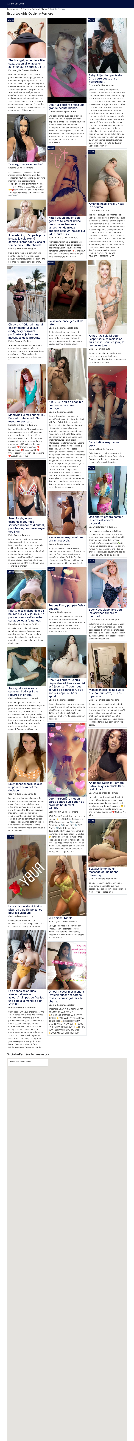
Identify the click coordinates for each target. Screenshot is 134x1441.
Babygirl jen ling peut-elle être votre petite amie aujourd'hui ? (105, 79)
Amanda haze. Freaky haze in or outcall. (106, 205)
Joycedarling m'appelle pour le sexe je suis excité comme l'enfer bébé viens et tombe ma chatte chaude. (26, 240)
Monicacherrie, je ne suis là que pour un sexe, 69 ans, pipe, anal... (106, 693)
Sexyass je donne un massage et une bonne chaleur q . (103, 872)
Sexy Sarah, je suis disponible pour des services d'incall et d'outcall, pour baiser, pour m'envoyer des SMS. (26, 525)
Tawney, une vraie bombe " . (26, 164)
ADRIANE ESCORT (15, 3)
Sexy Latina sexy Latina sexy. (104, 444)
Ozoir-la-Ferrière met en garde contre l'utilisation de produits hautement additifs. (66, 803)
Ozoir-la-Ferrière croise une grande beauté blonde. (66, 106)
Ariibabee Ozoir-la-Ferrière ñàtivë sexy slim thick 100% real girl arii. (107, 786)
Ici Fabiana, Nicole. (61, 918)
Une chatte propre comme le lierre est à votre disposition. (106, 520)
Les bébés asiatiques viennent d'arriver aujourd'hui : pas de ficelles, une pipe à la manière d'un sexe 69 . (26, 997)
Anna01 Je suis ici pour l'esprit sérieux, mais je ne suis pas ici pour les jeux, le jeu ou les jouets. (106, 340)
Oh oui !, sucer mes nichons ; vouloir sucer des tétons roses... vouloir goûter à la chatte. (67, 996)
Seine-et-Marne (39, 9)
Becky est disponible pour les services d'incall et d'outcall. (106, 613)
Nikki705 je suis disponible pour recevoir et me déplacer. (66, 405)
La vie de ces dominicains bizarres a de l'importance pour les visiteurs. (25, 910)
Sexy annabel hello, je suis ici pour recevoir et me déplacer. (25, 787)
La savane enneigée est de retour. (66, 322)
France (26, 9)
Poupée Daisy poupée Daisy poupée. (67, 607)
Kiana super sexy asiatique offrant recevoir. (66, 539)
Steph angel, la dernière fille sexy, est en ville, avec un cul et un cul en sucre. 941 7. (26, 63)
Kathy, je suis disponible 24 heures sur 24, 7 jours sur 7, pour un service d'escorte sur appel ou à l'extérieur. (26, 615)
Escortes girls (13, 9)
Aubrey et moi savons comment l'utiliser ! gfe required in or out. (23, 691)
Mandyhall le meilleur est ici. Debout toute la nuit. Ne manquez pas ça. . (26, 418)
